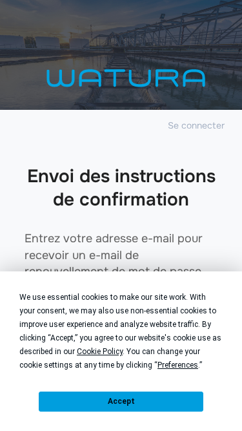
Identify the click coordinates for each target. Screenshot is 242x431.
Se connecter (196, 125)
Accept (121, 401)
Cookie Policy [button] (100, 351)
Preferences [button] (177, 365)
